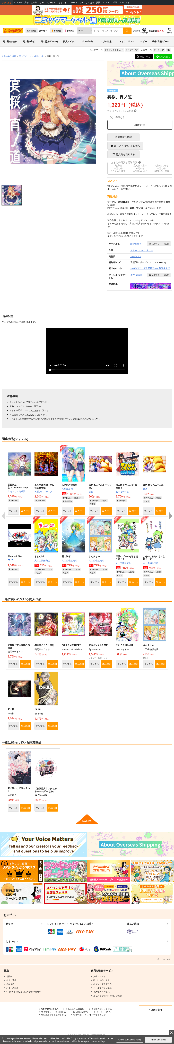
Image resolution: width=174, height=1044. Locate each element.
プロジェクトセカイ (114, 49)
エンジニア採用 (110, 2)
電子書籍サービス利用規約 (53, 1011)
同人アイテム (69, 41)
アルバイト (124, 2)
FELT (10, 560)
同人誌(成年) (29, 41)
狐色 (91, 491)
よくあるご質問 (93, 2)
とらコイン (63, 2)
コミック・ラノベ (126, 41)
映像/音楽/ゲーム (160, 41)
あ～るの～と (122, 491)
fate (168, 49)
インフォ (18, 2)
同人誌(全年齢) (10, 41)
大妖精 (50, 569)
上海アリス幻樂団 (16, 491)
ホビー (143, 41)
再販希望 (139, 125)
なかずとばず (132, 49)
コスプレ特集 (105, 41)
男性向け (57, 30)
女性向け (70, 30)
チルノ (38, 572)
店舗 (26, 2)
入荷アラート (160, 243)
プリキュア (159, 49)
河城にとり (78, 497)
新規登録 (153, 30)
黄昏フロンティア (43, 491)
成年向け (43, 30)
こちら (33, 401)
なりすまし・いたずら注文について (89, 1014)
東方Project (13, 500)
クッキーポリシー (105, 1011)
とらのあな (6, 2)
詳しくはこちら (164, 959)
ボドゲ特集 (87, 41)
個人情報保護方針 (81, 1011)
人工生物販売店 (42, 560)
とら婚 (34, 2)
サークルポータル (48, 2)
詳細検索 (136, 30)
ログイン (161, 30)
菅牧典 (92, 503)
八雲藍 (104, 500)
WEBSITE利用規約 (49, 1009)
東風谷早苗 (67, 501)
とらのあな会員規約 (75, 1009)
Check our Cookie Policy (129, 1039)
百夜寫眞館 (67, 489)
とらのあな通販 (9, 56)
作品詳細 (25, 663)
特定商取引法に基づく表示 (53, 1014)
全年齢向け (31, 30)
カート (26, 510)
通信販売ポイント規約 (101, 1009)
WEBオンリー (77, 2)
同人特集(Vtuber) (49, 41)
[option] (53, 121)
